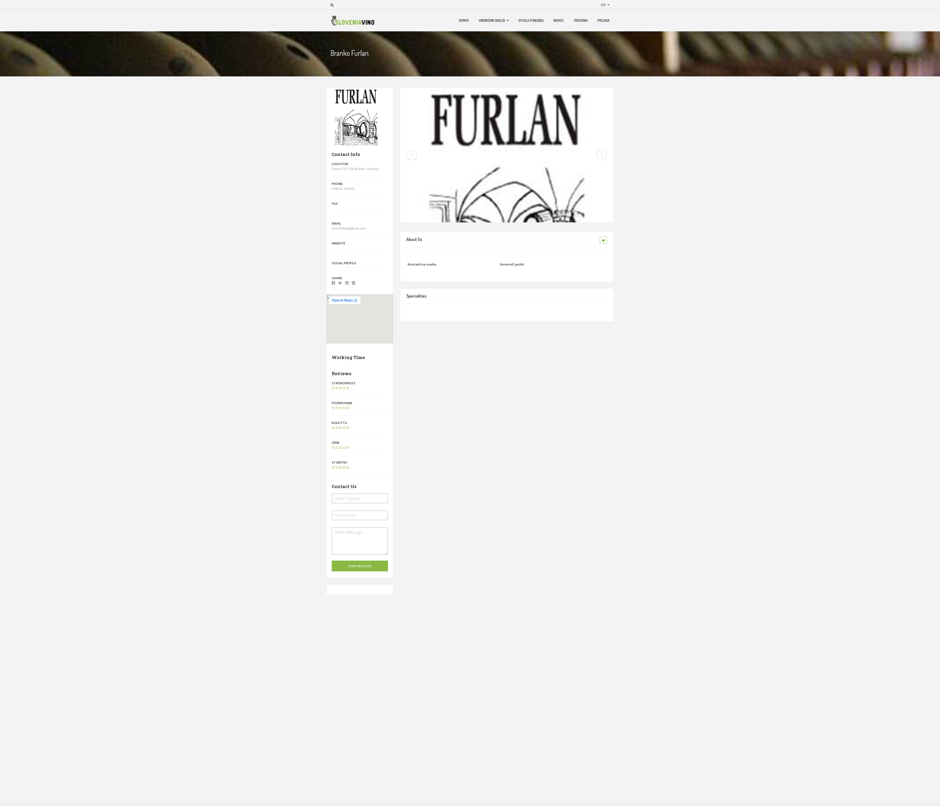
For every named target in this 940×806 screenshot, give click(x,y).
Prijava (604, 20)
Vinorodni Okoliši (492, 20)
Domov (464, 20)
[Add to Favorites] (604, 240)
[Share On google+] (353, 283)
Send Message (360, 566)
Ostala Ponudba (531, 20)
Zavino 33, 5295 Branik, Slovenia (355, 169)
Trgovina (581, 20)
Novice (558, 20)
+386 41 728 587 (343, 188)
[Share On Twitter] (340, 283)
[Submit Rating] (333, 388)
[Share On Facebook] (333, 283)
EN (604, 4)
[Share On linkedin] (347, 283)
